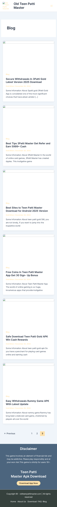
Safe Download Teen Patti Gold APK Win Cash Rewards (27, 338)
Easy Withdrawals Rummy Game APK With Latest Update (27, 402)
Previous (9, 433)
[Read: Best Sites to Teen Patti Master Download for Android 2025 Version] (28, 184)
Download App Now (28, 483)
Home (13, 501)
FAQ (40, 501)
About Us (21, 501)
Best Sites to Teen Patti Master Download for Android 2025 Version (27, 209)
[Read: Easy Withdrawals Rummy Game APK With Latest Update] (28, 377)
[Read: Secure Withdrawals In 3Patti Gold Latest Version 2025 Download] (28, 55)
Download (32, 501)
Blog (7, 74)
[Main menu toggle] (51, 6)
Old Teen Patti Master (24, 5)
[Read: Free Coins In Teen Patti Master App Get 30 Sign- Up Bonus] (28, 248)
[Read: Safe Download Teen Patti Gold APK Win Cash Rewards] (28, 313)
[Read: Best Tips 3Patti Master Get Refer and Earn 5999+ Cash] (28, 119)
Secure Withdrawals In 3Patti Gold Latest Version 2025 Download (26, 80)
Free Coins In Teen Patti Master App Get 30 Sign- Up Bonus (24, 274)
